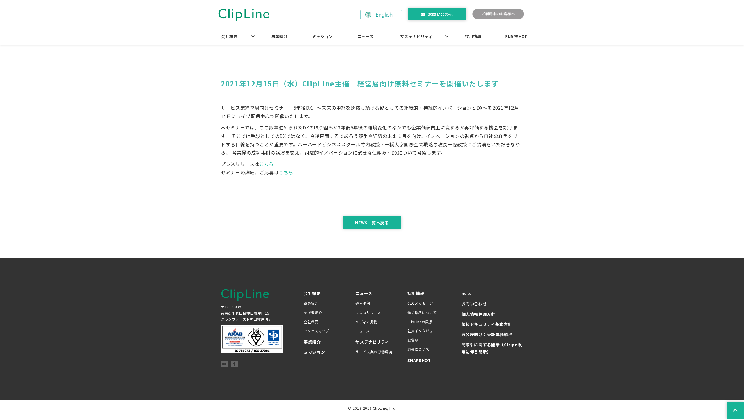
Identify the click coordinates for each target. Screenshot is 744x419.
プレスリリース (368, 312)
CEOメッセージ (420, 303)
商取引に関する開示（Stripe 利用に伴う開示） (492, 348)
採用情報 (473, 36)
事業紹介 (279, 36)
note (467, 293)
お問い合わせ (440, 14)
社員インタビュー (422, 330)
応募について (418, 349)
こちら (266, 163)
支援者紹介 (313, 312)
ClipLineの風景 (420, 321)
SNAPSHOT (516, 36)
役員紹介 (311, 303)
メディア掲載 (366, 321)
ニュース (365, 36)
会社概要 (229, 36)
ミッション (322, 36)
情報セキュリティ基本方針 (487, 324)
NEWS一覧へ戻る (372, 223)
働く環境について (422, 312)
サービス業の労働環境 (373, 351)
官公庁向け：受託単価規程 (487, 334)
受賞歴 (413, 340)
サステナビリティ (416, 36)
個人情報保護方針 (479, 314)
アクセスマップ (316, 330)
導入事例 (362, 303)
